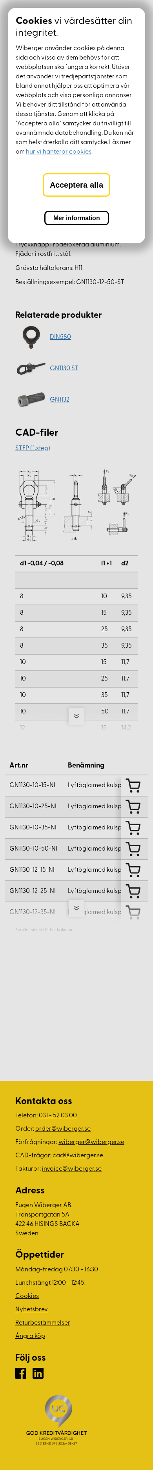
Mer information (76, 218)
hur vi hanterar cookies (58, 152)
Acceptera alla (76, 185)
